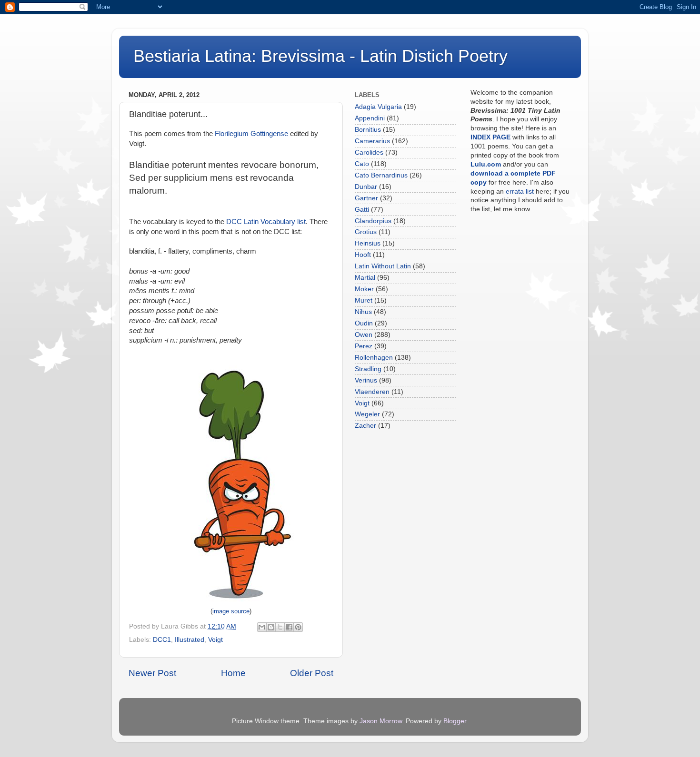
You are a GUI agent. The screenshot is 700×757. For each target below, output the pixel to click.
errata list (520, 191)
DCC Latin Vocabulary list (266, 222)
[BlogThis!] (271, 627)
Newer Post (152, 673)
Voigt (215, 639)
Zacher (365, 425)
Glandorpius (373, 221)
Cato (362, 163)
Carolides (369, 152)
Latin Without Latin (383, 266)
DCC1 (162, 639)
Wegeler (367, 414)
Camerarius (372, 141)
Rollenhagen (374, 357)
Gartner (366, 198)
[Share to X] (280, 627)
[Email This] (262, 627)
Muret (363, 300)
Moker (364, 289)
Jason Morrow (381, 721)
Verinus (366, 380)
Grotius (366, 232)
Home (233, 673)
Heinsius (367, 243)
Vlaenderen (372, 391)
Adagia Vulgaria (378, 106)
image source (231, 611)
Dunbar (366, 186)
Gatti (362, 209)
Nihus (363, 311)
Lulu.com (485, 164)
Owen (363, 334)
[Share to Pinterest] (298, 627)
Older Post (311, 673)
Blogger (454, 721)
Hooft (363, 254)
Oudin (364, 323)
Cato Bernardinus (381, 175)
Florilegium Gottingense (251, 134)
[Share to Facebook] (289, 627)
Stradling (368, 369)
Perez (363, 346)
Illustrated (189, 639)
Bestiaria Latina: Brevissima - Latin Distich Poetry (320, 56)
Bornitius (368, 129)
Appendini (370, 118)
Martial (365, 277)
